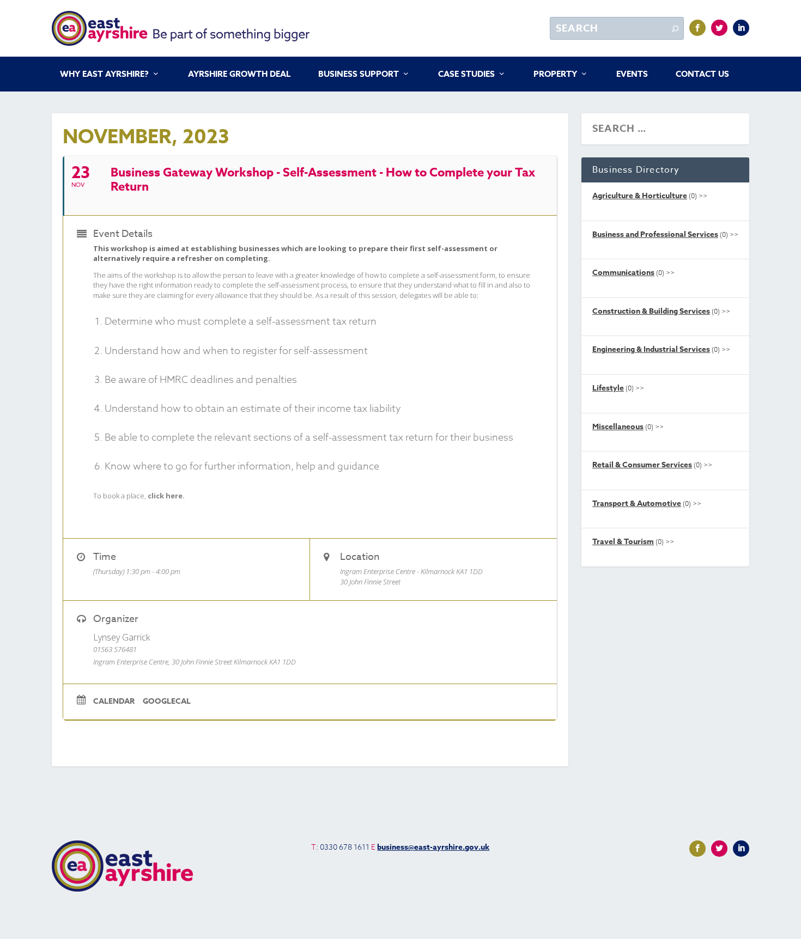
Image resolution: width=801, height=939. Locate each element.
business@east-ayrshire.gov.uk (433, 847)
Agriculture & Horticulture (639, 196)
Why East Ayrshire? (104, 75)
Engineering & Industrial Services (651, 349)
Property (555, 75)
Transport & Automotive (636, 503)
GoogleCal (167, 701)
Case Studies (466, 75)
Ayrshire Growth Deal (239, 75)
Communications (623, 272)
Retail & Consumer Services (642, 465)
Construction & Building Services (651, 311)
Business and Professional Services (655, 234)
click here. (166, 496)
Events (632, 75)
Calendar (114, 701)
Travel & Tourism (623, 541)
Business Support (358, 75)
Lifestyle (608, 388)
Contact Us (702, 75)
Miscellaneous (618, 426)
